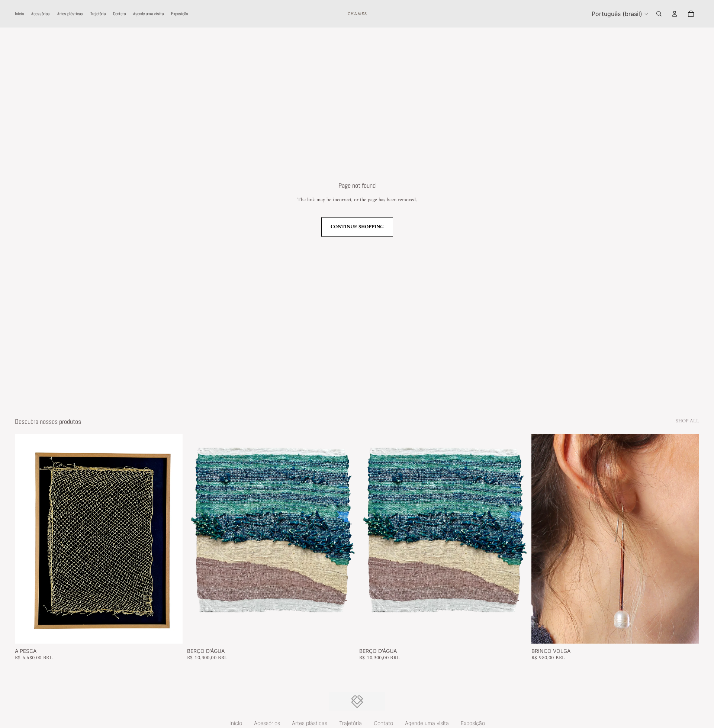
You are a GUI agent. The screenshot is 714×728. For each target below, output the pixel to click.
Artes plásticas (309, 723)
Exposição (473, 723)
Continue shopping (357, 227)
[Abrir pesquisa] (659, 14)
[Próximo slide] (351, 539)
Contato (383, 723)
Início (235, 723)
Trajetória (350, 723)
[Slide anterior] (190, 539)
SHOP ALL (687, 421)
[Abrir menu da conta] (674, 14)
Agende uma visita (427, 723)
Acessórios (267, 723)
